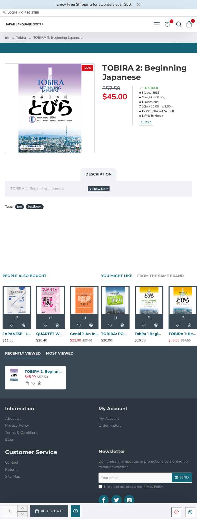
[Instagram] (129, 500)
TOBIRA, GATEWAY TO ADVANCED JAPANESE (32, 333)
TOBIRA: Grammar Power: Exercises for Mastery (153, 333)
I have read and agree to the (133, 487)
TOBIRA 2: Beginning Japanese (44, 371)
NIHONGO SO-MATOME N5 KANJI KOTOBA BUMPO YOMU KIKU (66, 333)
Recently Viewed (23, 353)
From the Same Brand (160, 276)
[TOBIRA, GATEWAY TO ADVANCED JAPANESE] (32, 300)
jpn (19, 206)
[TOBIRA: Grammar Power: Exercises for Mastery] (153, 300)
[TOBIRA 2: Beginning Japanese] (14, 375)
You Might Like (116, 276)
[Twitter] (116, 500)
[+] (22, 508)
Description (98, 174)
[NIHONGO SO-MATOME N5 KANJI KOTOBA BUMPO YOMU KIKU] (66, 300)
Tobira (21, 37)
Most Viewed (60, 353)
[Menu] (156, 24)
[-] (22, 514)
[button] (49, 511)
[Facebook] (103, 500)
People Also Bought (24, 276)
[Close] (138, 4)
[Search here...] (178, 24)
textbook (35, 206)
